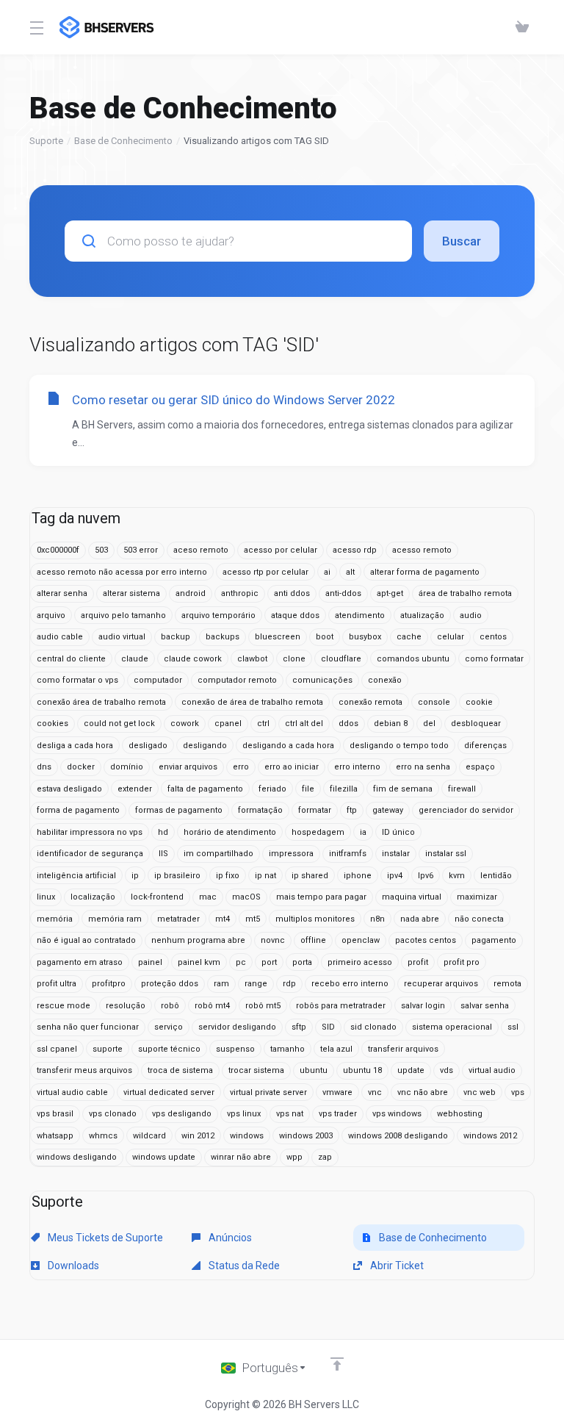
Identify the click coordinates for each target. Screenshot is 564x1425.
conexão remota (370, 702)
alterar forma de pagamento (425, 572)
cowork (184, 723)
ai (327, 572)
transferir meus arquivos (84, 1070)
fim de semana (403, 789)
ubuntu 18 (362, 1070)
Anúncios (229, 1237)
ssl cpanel (57, 1049)
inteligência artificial (76, 875)
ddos (348, 723)
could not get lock (119, 723)
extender (135, 789)
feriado (272, 789)
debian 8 (391, 723)
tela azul (336, 1049)
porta (302, 962)
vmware (337, 1092)
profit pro (462, 962)
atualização (422, 615)
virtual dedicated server (168, 1092)
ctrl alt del (304, 723)
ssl (512, 1027)
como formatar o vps (77, 680)
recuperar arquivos (441, 983)
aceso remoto (200, 550)
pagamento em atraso (80, 962)
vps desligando (182, 1114)
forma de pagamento (78, 810)
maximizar (477, 897)
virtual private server (268, 1092)
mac (208, 897)
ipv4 (394, 875)
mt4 (222, 919)
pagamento (493, 940)
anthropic (239, 593)
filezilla (344, 789)
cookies (52, 723)
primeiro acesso (360, 962)
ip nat (265, 875)
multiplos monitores (315, 919)
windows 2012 (490, 1136)
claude (134, 659)
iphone (358, 875)
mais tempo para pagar (321, 897)
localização (92, 897)
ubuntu (314, 1070)
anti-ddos (343, 593)
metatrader (178, 919)
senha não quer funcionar (88, 1027)
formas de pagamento (179, 810)
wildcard (149, 1136)
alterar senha (62, 593)
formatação (260, 810)
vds (446, 1070)
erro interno (357, 767)
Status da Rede (243, 1265)
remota (507, 983)
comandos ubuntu (413, 659)
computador (158, 680)
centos (493, 637)
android (191, 593)
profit (418, 962)
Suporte (46, 140)
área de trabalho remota (465, 593)
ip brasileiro (177, 875)
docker (81, 767)
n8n (377, 919)
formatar (314, 810)
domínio (126, 767)
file (308, 789)
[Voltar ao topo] (337, 1364)
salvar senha (484, 1006)
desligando (205, 745)
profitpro (109, 983)
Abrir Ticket (396, 1265)
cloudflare (341, 659)
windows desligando (77, 1157)
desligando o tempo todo (399, 745)
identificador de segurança (90, 853)
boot (324, 637)
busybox (365, 637)
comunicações (322, 680)
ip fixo (227, 875)
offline (313, 940)
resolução (125, 1006)
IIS (163, 853)
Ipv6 (425, 875)
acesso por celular (280, 550)
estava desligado (69, 789)
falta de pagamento (205, 789)
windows (247, 1136)
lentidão (496, 875)
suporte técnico (169, 1049)
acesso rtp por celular (265, 572)
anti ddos (292, 593)
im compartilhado (218, 853)
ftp (352, 810)
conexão (385, 680)
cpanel (228, 723)
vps (517, 1092)
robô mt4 (212, 1006)
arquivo (51, 615)
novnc (273, 940)
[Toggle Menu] (36, 27)
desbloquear (476, 723)
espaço (480, 767)
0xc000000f (58, 550)
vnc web (479, 1092)
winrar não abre (241, 1157)
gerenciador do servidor (466, 810)
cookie (479, 702)
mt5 (252, 919)
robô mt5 (263, 1006)
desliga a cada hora (75, 745)
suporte (108, 1049)
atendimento (360, 615)
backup (175, 637)
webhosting (459, 1114)
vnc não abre (422, 1092)
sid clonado (373, 1027)
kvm (457, 875)
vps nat (289, 1114)
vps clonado (113, 1114)
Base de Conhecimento (123, 140)
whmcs (103, 1136)
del (429, 723)
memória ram (115, 919)
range (256, 983)
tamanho (287, 1049)
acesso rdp (355, 550)
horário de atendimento (230, 832)
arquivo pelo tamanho (123, 615)
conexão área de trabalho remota (101, 702)
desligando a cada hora (288, 745)
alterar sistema (131, 593)
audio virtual (121, 637)
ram (221, 983)
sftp (299, 1027)
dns (44, 767)
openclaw (360, 940)
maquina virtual (411, 897)
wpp (294, 1157)
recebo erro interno (349, 983)
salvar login (423, 1006)
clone (294, 659)
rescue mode (63, 1006)
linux (46, 897)
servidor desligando (237, 1027)
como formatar (494, 659)
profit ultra (56, 983)
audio (471, 615)
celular (450, 637)
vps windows (397, 1114)
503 (101, 550)
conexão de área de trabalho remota (252, 702)
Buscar (461, 241)
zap (325, 1157)
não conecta (479, 919)
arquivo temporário (218, 615)
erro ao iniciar (291, 767)
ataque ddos (295, 615)
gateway (387, 810)
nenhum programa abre (198, 940)
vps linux (244, 1114)
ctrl (263, 723)
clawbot (252, 659)
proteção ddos (169, 983)
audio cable (60, 637)
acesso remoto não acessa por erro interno (122, 572)
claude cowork (193, 659)
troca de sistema (180, 1070)
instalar (396, 853)
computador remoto (237, 680)
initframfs (347, 853)
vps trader (338, 1114)
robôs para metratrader (341, 1006)
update (410, 1070)
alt (350, 572)
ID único (398, 832)
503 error (140, 550)
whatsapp (55, 1136)
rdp (289, 983)
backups (222, 637)
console (434, 702)
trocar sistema (256, 1070)
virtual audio (492, 1070)
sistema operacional (452, 1027)
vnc (375, 1092)
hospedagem (318, 832)
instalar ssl (445, 853)
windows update (163, 1157)
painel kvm (199, 962)
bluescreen (277, 637)
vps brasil (55, 1114)
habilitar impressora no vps (89, 832)
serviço (168, 1027)
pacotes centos (425, 940)
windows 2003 (306, 1136)
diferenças (485, 745)
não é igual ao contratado (86, 940)
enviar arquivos (188, 767)
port (269, 962)
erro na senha (423, 767)
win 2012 (197, 1136)
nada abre (419, 919)
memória (55, 919)
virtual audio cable (72, 1092)
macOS (246, 897)
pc (241, 962)
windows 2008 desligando (398, 1136)
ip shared (310, 875)
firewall (462, 789)
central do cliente (71, 659)
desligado (148, 745)
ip (135, 875)
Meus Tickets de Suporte (104, 1237)
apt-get (390, 593)
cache (409, 637)
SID (328, 1027)
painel (150, 962)
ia (363, 832)
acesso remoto (422, 550)
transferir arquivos (403, 1049)
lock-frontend (157, 897)
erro (241, 767)
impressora (291, 853)
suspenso (235, 1049)
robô (170, 1006)
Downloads (72, 1265)
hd (163, 832)
